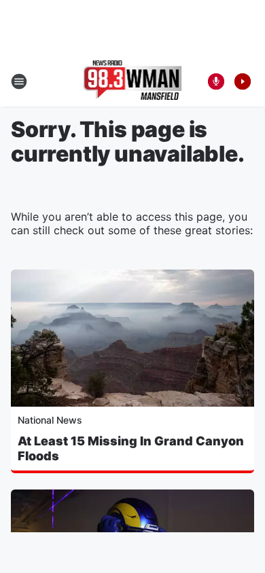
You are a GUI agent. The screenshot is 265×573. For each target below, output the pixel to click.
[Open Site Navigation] (19, 81)
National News (50, 420)
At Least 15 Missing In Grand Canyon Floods (131, 448)
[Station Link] (133, 81)
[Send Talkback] (216, 81)
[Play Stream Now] (242, 81)
